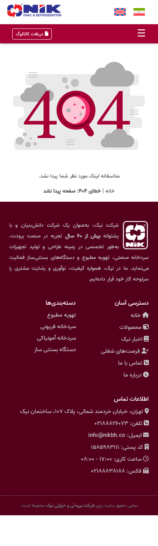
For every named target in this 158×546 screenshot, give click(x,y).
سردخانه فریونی (58, 326)
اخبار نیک (131, 339)
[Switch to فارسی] (139, 12)
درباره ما (132, 375)
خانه (110, 191)
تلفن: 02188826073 (118, 423)
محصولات (130, 327)
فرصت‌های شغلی (120, 351)
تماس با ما (130, 363)
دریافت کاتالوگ (29, 34)
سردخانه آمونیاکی (56, 338)
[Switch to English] (120, 12)
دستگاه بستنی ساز (55, 349)
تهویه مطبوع (61, 315)
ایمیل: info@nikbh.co (115, 435)
